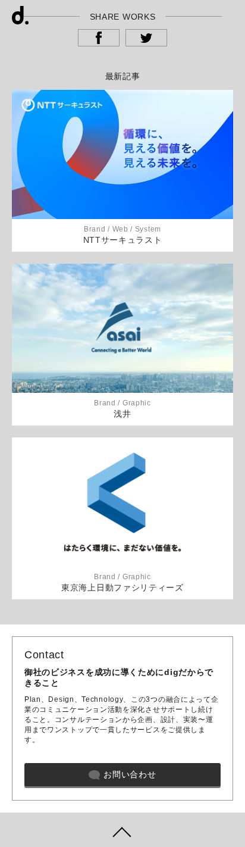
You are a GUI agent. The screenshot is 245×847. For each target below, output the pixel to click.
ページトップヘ (122, 829)
